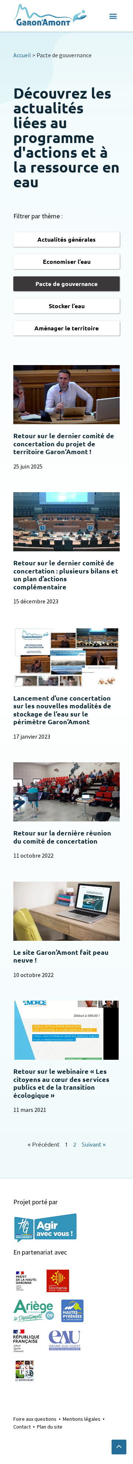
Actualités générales (66, 239)
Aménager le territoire (66, 328)
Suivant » (94, 1144)
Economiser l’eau (67, 261)
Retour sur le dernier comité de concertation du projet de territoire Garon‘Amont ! (63, 443)
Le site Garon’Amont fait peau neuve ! (61, 956)
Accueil (22, 55)
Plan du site (49, 1426)
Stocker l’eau (67, 306)
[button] (113, 16)
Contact (22, 1426)
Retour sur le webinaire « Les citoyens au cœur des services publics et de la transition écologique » (61, 1083)
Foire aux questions (35, 1419)
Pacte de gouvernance (66, 283)
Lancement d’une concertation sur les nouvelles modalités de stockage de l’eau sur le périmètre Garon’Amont (62, 710)
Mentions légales (81, 1419)
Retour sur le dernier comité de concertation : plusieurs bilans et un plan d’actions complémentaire (65, 574)
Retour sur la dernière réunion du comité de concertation (62, 836)
